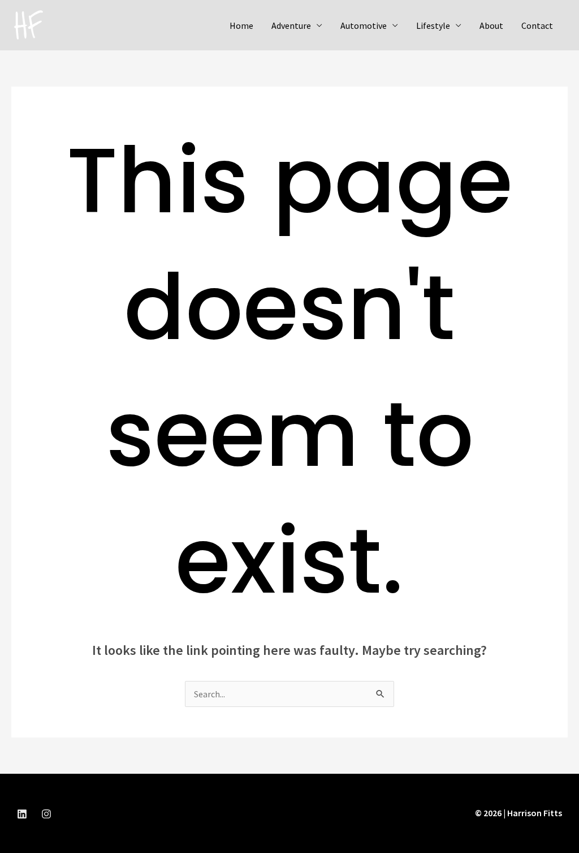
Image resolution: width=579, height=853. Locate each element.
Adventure (291, 25)
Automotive (363, 25)
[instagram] (46, 814)
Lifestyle (433, 25)
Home (241, 25)
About (491, 25)
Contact (537, 25)
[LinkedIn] (22, 814)
